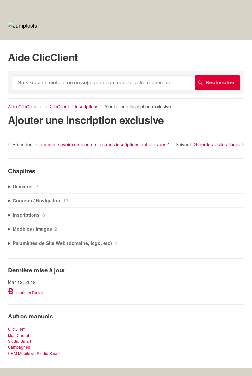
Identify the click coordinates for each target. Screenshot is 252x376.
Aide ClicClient (23, 106)
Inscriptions (86, 106)
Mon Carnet (18, 335)
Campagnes (19, 347)
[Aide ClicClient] (22, 25)
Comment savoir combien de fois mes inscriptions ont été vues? (102, 144)
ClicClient (59, 106)
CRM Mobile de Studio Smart (34, 353)
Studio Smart (19, 341)
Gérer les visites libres (217, 144)
